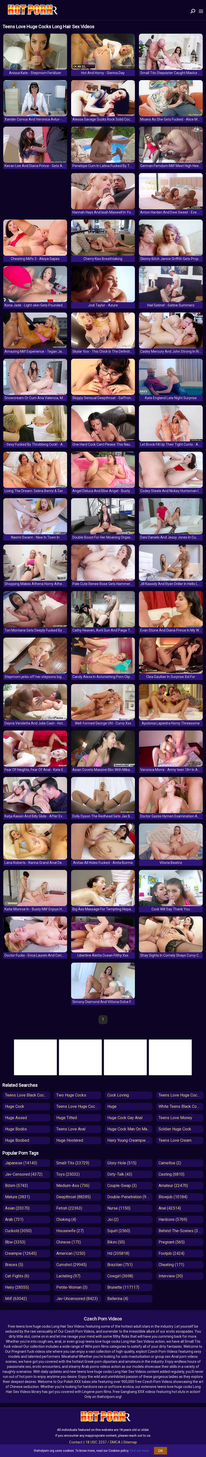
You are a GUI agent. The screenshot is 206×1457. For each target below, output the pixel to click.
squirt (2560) (118, 1230)
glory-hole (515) (121, 1163)
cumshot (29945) (71, 1264)
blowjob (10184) (173, 1196)
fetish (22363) (69, 1208)
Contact (75, 1442)
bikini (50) (116, 1242)
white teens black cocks (181, 1106)
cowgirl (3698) (120, 1276)
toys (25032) (68, 1174)
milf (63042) (16, 1298)
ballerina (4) (117, 1298)
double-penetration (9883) (129, 1196)
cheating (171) (171, 1264)
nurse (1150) (118, 1208)
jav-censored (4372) (23, 1174)
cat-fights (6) (17, 1276)
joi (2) (113, 1219)
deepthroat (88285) (73, 1196)
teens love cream (175, 1140)
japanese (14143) (21, 1163)
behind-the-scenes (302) (181, 1230)
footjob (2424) (171, 1253)
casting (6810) (171, 1174)
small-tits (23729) (72, 1163)
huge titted (66, 1117)
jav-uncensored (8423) (77, 1298)
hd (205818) (118, 1253)
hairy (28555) (17, 1287)
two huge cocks (71, 1095)
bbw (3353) (15, 1242)
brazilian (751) (120, 1264)
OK (160, 1451)
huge (112, 1106)
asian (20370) (17, 1208)
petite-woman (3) (71, 1287)
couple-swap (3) (122, 1185)
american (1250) (70, 1253)
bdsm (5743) (16, 1185)
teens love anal (70, 1129)
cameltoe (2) (170, 1163)
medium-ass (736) (72, 1185)
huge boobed (17, 1140)
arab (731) (14, 1219)
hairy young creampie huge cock (129, 1140)
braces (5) (14, 1264)
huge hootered (69, 1140)
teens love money (175, 1117)
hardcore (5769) (173, 1219)
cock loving (118, 1095)
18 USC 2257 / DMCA (102, 1442)
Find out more (139, 1450)
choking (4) (66, 1219)
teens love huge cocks (77, 1106)
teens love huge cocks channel (181, 1095)
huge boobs (16, 1129)
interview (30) (171, 1276)
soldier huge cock (175, 1129)
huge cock (14, 1106)
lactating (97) (68, 1276)
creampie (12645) (21, 1253)
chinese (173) (68, 1242)
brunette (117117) (123, 1287)
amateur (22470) (173, 1185)
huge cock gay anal (124, 1117)
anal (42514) (170, 1208)
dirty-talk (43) (119, 1174)
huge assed (16, 1117)
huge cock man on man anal (129, 1129)
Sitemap (130, 1442)
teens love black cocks (26, 1095)
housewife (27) (70, 1230)
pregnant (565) (172, 1242)
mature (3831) (17, 1196)
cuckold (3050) (18, 1230)
